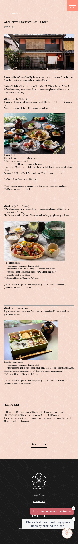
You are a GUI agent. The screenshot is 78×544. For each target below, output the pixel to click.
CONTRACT (39, 501)
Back (33, 444)
